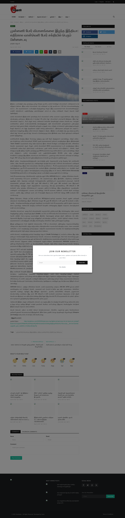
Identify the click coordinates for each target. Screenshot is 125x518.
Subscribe (82, 262)
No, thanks (62, 267)
